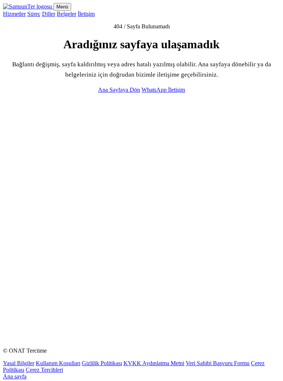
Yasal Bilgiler (18, 363)
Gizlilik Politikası (102, 363)
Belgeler (66, 14)
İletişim (86, 14)
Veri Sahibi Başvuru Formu (217, 363)
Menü (62, 7)
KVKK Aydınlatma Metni (153, 363)
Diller (48, 14)
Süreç (34, 14)
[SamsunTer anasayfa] (28, 6)
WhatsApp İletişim (163, 90)
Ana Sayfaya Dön (119, 90)
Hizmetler (14, 14)
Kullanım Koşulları (58, 363)
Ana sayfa (15, 376)
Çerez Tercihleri (44, 370)
